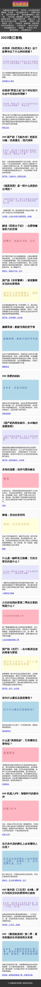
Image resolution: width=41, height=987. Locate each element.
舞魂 (4, 549)
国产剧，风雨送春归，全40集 (13, 460)
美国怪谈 (5, 784)
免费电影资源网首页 (10, 10)
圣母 (4, 505)
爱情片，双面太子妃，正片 (12, 271)
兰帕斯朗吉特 (26, 30)
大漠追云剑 (21, 25)
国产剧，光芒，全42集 (10, 688)
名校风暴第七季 (19, 19)
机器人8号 (6, 834)
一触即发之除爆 (8, 593)
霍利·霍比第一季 (12, 15)
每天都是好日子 (22, 12)
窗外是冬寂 (14, 30)
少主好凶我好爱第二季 (10, 640)
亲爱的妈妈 (6, 413)
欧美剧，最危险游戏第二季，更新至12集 (17, 975)
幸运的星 (23, 21)
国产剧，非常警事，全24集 (12, 318)
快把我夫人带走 (8, 81)
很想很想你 (6, 731)
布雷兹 (21, 28)
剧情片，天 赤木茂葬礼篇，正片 (14, 880)
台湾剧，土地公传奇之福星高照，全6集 (17, 216)
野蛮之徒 (5, 128)
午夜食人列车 (32, 28)
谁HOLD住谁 (33, 25)
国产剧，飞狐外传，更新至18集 (14, 176)
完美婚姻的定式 (10, 28)
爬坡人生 (31, 19)
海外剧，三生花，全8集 (11, 925)
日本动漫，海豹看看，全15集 (19, 17)
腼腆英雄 (5, 367)
